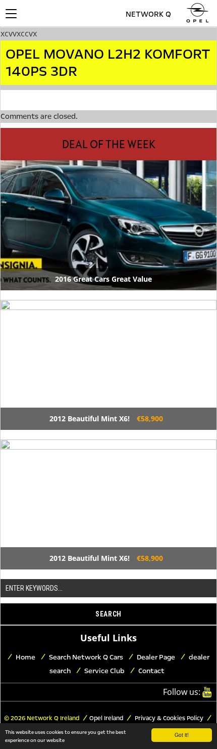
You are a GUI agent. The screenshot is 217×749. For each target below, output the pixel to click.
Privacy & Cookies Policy (168, 718)
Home (25, 657)
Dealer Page (156, 657)
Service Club (104, 671)
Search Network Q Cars (86, 657)
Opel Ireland (106, 718)
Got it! (182, 734)
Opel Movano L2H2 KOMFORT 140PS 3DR (108, 63)
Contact (151, 671)
